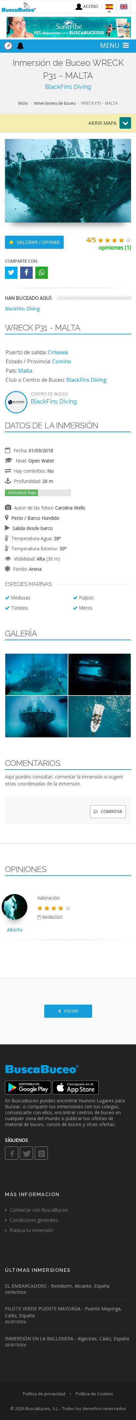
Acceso (90, 6)
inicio (23, 103)
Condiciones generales (34, 1220)
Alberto (14, 930)
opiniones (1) (115, 247)
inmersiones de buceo (55, 103)
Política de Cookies (94, 1394)
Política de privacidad (44, 1394)
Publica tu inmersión (31, 1230)
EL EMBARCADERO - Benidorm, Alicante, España (57, 1286)
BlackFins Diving (68, 86)
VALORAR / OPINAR (37, 242)
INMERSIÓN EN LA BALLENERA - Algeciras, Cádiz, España (67, 1338)
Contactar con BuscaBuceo (39, 1210)
